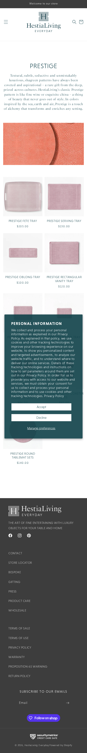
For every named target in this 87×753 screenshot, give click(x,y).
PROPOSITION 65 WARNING (27, 666)
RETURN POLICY (19, 676)
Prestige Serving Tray (64, 221)
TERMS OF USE (18, 638)
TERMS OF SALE (19, 628)
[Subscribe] (67, 703)
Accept (41, 407)
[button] (8, 24)
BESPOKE (14, 572)
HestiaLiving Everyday (36, 745)
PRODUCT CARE (19, 601)
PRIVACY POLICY (19, 647)
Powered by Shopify (60, 745)
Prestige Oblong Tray (22, 277)
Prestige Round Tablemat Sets (22, 455)
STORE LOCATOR (20, 562)
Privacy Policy (54, 395)
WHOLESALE (17, 610)
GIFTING (14, 582)
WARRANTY (16, 657)
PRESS (12, 591)
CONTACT (15, 553)
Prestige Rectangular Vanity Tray (64, 279)
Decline (41, 417)
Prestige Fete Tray (23, 221)
